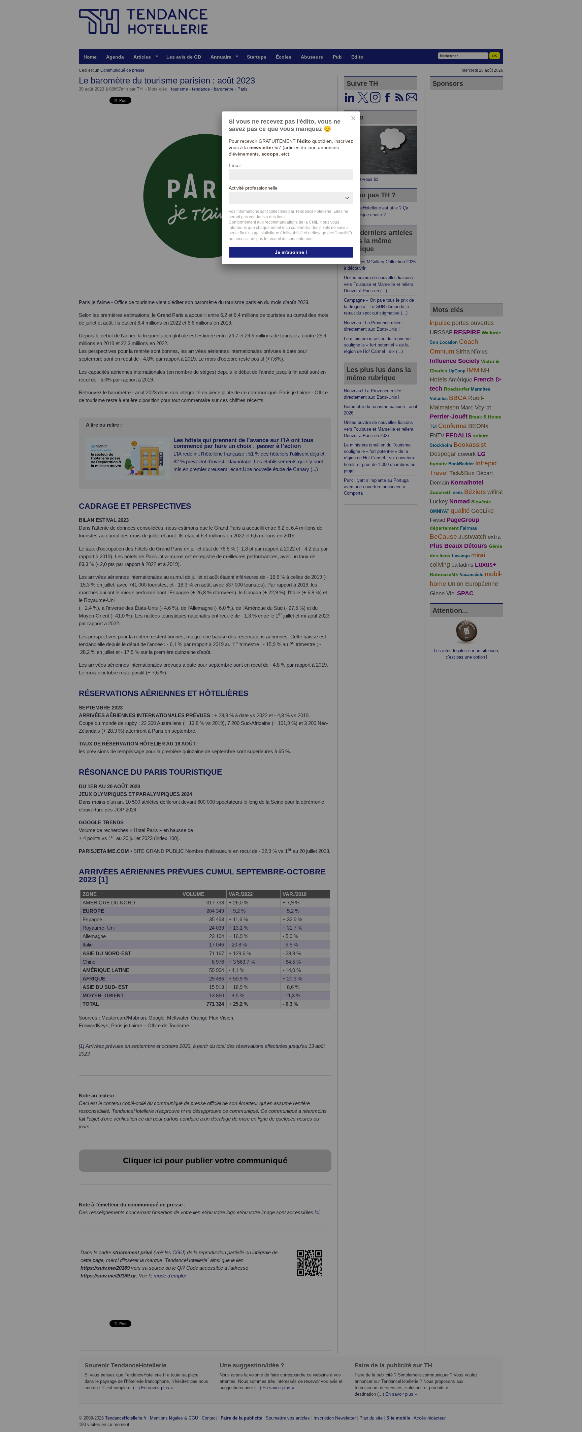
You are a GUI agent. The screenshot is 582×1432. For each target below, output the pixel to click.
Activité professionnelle (253, 188)
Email (234, 165)
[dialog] (291, 187)
